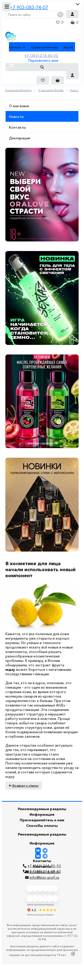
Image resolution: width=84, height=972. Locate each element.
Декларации (19, 138)
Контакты (17, 127)
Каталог (15, 47)
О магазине (19, 106)
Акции (68, 47)
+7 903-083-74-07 (29, 7)
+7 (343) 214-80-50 (44, 871)
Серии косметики (44, 47)
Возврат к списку (25, 786)
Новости (16, 116)
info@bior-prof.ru (44, 877)
